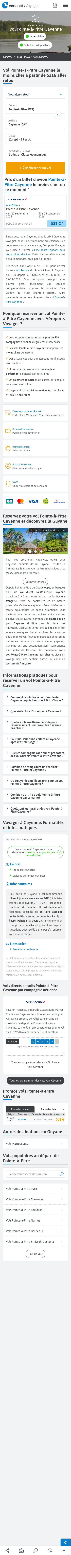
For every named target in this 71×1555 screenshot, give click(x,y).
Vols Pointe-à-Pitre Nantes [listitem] (23, 1220)
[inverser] (58, 115)
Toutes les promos (20, 1109)
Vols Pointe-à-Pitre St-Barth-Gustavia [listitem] (30, 1241)
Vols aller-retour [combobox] (19, 94)
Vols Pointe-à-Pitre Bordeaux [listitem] (25, 1231)
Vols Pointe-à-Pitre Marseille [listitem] (24, 1199)
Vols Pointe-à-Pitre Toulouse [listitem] (24, 1210)
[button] (35, 36)
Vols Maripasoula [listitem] (17, 1143)
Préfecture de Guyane (25, 949)
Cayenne (17, 301)
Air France (22, 270)
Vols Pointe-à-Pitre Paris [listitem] (21, 1188)
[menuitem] (20, 5)
